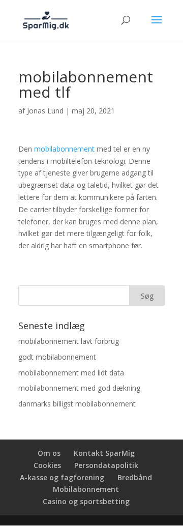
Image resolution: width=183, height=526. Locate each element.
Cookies (47, 465)
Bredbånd (134, 477)
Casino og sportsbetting (86, 501)
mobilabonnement (64, 149)
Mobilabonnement (86, 489)
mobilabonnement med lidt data (71, 372)
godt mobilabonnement (57, 357)
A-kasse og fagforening (62, 477)
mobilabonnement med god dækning (79, 388)
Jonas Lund (45, 110)
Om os (49, 453)
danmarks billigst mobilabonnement (77, 403)
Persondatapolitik (106, 465)
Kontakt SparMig (104, 453)
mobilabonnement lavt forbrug (68, 341)
